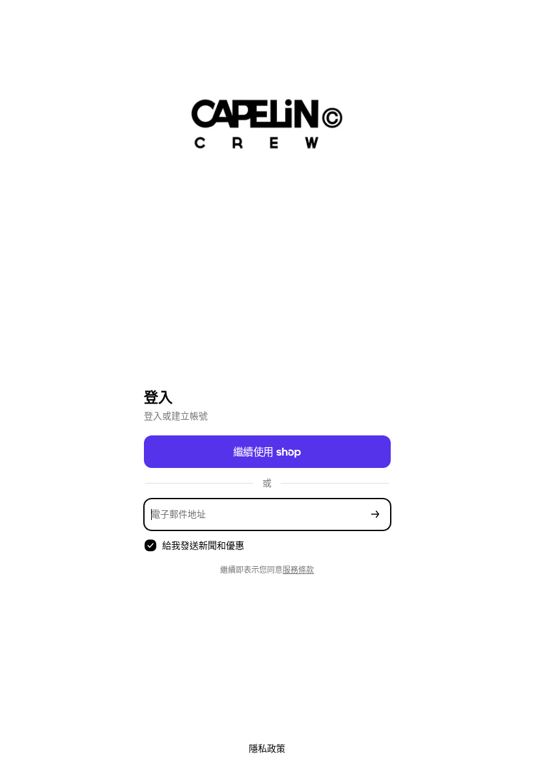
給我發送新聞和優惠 (203, 545)
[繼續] (375, 514)
